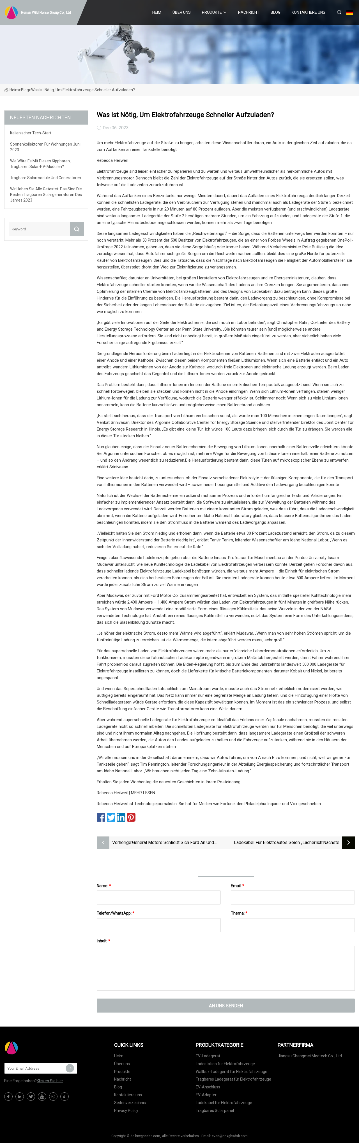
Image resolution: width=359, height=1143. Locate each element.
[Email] (70, 1068)
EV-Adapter (206, 1095)
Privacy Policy (126, 1110)
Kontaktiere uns (308, 12)
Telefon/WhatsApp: (115, 913)
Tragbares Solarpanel (215, 1110)
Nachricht (248, 12)
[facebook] (8, 1096)
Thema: (239, 913)
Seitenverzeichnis (130, 1102)
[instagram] (53, 1096)
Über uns (181, 12)
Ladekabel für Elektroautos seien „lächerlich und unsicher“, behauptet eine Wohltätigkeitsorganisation (278, 843)
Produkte (212, 12)
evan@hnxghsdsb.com (230, 1136)
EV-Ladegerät (208, 1056)
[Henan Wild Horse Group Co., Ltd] (32, 1048)
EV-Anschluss (208, 1087)
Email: (237, 885)
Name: (104, 885)
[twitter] (31, 1096)
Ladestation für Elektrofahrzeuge (225, 1064)
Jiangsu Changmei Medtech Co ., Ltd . (311, 1056)
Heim (156, 12)
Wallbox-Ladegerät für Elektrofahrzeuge (231, 1071)
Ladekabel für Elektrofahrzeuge (224, 1102)
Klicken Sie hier (50, 1081)
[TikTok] (64, 1096)
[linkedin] (19, 1096)
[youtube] (42, 1096)
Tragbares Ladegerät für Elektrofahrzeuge (233, 1079)
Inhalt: (103, 941)
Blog (275, 12)
